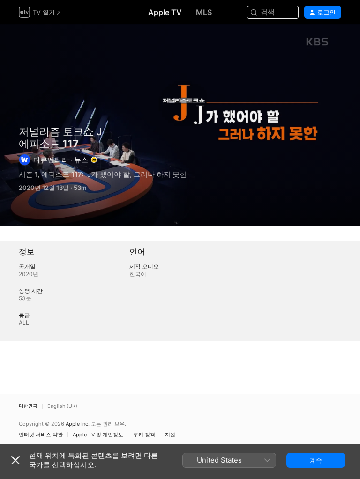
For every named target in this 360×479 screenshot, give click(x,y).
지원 (170, 434)
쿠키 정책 (144, 434)
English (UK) (62, 406)
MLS (204, 12)
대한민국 (28, 406)
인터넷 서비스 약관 (41, 434)
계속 (316, 460)
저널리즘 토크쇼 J (60, 131)
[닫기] (15, 460)
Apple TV (165, 12)
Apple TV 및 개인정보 (98, 434)
